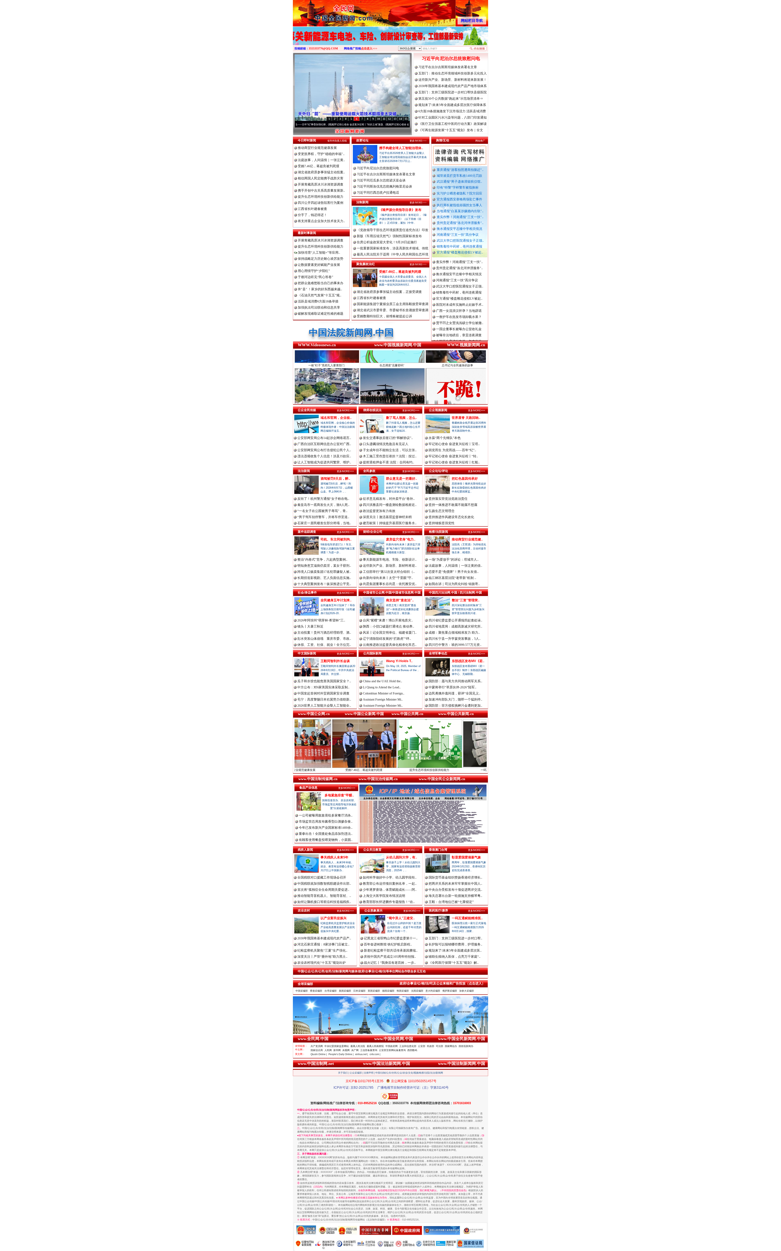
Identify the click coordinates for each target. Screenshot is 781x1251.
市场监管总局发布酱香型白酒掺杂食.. (325, 821)
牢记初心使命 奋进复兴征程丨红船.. (454, 462)
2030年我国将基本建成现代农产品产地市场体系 (452, 86)
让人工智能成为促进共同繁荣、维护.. (324, 462)
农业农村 (304, 910)
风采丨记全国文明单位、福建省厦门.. (390, 632)
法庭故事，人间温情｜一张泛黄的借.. (455, 565)
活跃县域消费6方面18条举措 (318, 301)
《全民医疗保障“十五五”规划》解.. (454, 962)
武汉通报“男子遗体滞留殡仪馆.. (459, 181)
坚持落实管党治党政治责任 (448, 498)
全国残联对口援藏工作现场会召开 (321, 877)
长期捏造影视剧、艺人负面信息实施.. (324, 578)
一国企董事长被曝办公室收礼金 (459, 267)
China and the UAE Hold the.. (382, 681)
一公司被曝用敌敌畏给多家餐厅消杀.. (325, 815)
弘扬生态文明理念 (442, 511)
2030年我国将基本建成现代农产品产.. (324, 938)
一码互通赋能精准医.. (467, 918)
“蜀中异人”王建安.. (401, 918)
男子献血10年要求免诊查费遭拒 (459, 316)
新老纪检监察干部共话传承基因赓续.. (391, 950)
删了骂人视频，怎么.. (401, 417)
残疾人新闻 (305, 849)
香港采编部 (316, 990)
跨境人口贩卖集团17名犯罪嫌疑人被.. (324, 571)
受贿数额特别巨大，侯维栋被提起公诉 (384, 316)
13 (395, 118)
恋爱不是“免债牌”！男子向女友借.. (454, 571)
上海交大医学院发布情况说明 (384, 895)
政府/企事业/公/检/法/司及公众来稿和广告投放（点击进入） (442, 983)
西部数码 (412, 1050)
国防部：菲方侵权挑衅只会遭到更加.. (455, 705)
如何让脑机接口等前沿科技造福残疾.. (324, 902)
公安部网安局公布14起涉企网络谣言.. (324, 438)
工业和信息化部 (407, 1046)
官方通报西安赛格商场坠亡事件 (459, 199)
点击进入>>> (369, 48)
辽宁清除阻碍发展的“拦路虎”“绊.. (387, 638)
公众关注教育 (372, 849)
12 (389, 118)
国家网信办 (451, 1046)
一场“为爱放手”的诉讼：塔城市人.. (454, 559)
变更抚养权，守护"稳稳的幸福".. (321, 154)
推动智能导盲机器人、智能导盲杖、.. (324, 895)
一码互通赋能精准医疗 (369, 770)
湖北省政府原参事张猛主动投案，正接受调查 (389, 292)
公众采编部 (356, 1072)
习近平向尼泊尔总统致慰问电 (451, 58)
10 (378, 118)
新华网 (337, 1050)
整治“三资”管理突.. (465, 600)
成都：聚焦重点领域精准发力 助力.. (454, 632)
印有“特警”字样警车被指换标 (458, 187)
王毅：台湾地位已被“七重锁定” (451, 902)
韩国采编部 (403, 990)
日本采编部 (359, 990)
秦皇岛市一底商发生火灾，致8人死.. (323, 505)
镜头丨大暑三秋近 (310, 626)
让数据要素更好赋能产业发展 (319, 264)
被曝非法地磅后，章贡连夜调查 (459, 273)
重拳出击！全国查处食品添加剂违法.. (325, 833)
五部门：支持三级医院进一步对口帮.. (455, 938)
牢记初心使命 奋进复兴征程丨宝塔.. (454, 444)
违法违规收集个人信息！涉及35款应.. (324, 456)
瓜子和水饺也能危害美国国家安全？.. (324, 681)
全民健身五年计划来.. (336, 600)
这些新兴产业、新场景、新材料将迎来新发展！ (452, 79)
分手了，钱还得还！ (312, 215)
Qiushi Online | (319, 1054)
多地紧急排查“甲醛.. (339, 795)
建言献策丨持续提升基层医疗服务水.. (390, 523)
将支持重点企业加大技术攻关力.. (321, 221)
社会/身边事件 (307, 592)
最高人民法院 (357, 1046)
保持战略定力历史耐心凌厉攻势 (320, 258)
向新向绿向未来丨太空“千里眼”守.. (388, 578)
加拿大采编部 (466, 990)
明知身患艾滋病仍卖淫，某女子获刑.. (324, 565)
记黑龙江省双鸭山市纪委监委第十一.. (391, 938)
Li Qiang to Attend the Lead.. (382, 687)
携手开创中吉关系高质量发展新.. (321, 190)
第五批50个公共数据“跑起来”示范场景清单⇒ (450, 98)
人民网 (328, 1050)
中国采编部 (302, 990)
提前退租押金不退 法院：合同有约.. (388, 462)
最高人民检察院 (375, 1046)
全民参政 (369, 471)
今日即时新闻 (307, 140)
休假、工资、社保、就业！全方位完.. (324, 644)
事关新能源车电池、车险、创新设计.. (390, 559)
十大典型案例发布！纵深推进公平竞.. (324, 584)
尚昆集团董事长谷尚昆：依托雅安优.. (390, 584)
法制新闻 (362, 202)
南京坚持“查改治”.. (400, 600)
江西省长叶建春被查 (312, 209)
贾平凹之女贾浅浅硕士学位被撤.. (459, 261)
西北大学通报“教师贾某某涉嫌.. (458, 328)
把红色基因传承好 (465, 478)
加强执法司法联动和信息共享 (319, 307)
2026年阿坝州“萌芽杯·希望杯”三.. (321, 620)
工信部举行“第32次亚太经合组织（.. (389, 571)
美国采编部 (345, 990)
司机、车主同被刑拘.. (336, 539)
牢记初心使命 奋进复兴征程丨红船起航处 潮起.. (323, 124)
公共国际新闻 (372, 653)
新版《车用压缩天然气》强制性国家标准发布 (389, 236)
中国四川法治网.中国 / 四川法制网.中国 (455, 592)
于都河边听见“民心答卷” (315, 277)
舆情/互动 (442, 140)
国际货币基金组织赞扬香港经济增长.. (455, 877)
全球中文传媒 (326, 12)
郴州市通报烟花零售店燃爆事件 (459, 334)
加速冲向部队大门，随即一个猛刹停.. (455, 699)
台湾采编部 (330, 990)
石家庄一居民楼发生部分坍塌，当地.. (324, 523)
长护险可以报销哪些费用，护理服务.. (455, 944)
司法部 (439, 1046)
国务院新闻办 (466, 1046)
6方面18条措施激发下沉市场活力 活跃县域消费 (452, 111)
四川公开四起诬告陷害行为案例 (320, 202)
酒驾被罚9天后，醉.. (335, 478)
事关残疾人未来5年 (334, 857)
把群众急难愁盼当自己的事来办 (320, 283)
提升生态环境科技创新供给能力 (320, 196)
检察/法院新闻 (438, 531)
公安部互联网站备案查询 (392, 1050)
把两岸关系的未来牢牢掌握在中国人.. (455, 883)
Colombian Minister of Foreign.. (383, 693)
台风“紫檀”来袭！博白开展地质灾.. (388, 620)
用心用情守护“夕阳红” (314, 271)
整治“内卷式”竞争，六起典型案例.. (322, 559)
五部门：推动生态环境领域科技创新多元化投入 (452, 73)
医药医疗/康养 (438, 910)
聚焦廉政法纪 (365, 264)
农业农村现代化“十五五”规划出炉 (321, 962)
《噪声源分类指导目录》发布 (400, 210)
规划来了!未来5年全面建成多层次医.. (455, 950)
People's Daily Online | (340, 1054)
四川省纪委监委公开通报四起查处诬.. (455, 620)
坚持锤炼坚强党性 (442, 523)
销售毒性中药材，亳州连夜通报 (459, 246)
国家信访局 (317, 1050)
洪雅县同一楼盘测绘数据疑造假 (459, 291)
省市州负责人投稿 (337, 140)
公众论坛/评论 (438, 471)
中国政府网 (391, 1046)
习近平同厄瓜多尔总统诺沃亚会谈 (381, 180)
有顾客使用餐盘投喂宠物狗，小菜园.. (325, 840)
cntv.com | (375, 1054)
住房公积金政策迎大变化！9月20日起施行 (387, 242)
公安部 (421, 1046)
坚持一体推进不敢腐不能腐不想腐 (453, 505)
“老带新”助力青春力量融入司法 (434, 770)
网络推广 (480, 140)
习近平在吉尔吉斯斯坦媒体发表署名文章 (447, 67)
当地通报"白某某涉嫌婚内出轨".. (460, 211)
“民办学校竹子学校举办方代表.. (458, 297)
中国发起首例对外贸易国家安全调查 (323, 693)
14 (400, 118)
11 (384, 118)
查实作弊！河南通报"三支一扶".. (460, 217)
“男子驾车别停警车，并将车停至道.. (323, 517)
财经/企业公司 (372, 531)
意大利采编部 (432, 990)
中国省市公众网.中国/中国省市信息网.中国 (392, 592)
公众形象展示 (373, 910)
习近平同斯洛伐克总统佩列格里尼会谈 (384, 186)
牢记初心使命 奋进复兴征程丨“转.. (453, 456)
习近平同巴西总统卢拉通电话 (378, 192)
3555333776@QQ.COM (323, 48)
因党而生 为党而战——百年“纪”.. (452, 450)
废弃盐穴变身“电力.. (400, 539)
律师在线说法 (372, 410)
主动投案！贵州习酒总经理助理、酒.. (324, 632)
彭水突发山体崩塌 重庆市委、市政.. (324, 638)
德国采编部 (388, 990)
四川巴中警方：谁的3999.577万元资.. (455, 644)
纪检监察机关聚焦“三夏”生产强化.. (322, 950)
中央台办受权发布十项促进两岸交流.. (455, 889)
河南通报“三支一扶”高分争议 (458, 234)
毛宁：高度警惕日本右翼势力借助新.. (324, 699)
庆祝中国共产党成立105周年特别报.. (390, 956)
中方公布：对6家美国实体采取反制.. (323, 687)
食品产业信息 (308, 787)
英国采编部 (374, 990)
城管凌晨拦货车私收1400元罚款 (459, 175)
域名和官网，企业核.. (336, 417)
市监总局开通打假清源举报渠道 (459, 309)
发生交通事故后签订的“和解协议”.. (388, 438)
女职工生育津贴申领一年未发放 (459, 279)
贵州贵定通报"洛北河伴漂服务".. (460, 223)
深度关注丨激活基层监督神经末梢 (387, 517)
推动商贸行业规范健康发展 (317, 148)
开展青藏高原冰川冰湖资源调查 (320, 184)
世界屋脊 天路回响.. (466, 417)
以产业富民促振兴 (334, 918)
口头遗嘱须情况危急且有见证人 (385, 444)
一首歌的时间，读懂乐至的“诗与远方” (377, 124)
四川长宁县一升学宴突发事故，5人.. (455, 638)
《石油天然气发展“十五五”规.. (319, 295)
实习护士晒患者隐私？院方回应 (459, 193)
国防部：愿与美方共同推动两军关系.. (455, 681)
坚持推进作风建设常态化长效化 (451, 517)
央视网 (346, 1050)
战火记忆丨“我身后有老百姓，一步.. (390, 962)
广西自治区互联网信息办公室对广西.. (324, 444)
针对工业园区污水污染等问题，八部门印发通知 (452, 117)
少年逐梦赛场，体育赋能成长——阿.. (390, 889)
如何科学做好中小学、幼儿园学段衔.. (390, 877)
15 (406, 118)
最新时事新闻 (307, 233)
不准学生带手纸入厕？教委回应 (459, 340)
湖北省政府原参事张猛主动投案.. (321, 172)
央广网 (355, 1050)
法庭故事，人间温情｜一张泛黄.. (321, 160)
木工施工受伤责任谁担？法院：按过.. (390, 456)
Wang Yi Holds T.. (399, 661)
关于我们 (343, 1072)
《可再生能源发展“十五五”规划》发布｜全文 (450, 130)
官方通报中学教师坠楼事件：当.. (459, 303)
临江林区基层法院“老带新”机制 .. (452, 578)
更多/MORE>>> (418, 140)
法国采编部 (417, 990)
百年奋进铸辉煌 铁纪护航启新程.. (388, 944)
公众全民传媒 (307, 410)
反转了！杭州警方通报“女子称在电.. (323, 498)
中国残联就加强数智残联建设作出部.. (324, 883)
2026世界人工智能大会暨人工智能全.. (324, 705)
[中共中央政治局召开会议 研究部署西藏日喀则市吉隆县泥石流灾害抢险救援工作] (390, 40)
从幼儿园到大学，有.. (401, 857)
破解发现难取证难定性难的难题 (320, 313)
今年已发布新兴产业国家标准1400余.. (325, 827)
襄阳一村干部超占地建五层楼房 (459, 322)
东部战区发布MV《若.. (468, 661)
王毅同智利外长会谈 (335, 661)
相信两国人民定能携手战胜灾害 (320, 178)
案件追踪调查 (307, 531)
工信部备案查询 (368, 1050)
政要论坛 (362, 140)
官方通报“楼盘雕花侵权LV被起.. (460, 252)
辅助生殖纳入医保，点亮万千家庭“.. (454, 956)
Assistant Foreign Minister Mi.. (383, 699)
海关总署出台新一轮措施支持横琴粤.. (455, 895)
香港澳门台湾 (438, 849)
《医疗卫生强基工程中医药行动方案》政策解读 (452, 124)
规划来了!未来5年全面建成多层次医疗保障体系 (452, 105)
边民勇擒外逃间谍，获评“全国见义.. (454, 693)
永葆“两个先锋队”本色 (445, 438)
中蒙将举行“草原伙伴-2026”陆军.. (452, 687)
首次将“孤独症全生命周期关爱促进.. (323, 889)
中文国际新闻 (307, 653)
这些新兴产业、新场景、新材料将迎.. (390, 565)
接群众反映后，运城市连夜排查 (459, 285)
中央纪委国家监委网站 (336, 1046)
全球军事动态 (438, 653)
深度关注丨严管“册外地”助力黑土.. (322, 956)
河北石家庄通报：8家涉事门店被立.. (323, 944)
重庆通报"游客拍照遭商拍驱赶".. (460, 169)
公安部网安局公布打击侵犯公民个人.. (324, 450)
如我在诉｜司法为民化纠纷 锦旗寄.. (454, 584)
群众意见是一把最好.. (401, 478)
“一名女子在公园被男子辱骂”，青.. (322, 511)
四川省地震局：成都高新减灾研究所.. (455, 626)
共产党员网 (317, 1046)
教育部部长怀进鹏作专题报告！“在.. (389, 902)
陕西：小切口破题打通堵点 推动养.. (388, 626)
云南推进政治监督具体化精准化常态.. (390, 644)
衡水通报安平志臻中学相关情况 (459, 228)
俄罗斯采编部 (449, 990)
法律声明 (368, 1072)
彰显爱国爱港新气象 (466, 857)
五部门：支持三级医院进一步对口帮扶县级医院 (452, 92)
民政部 (430, 1046)
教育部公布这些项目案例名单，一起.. (390, 883)
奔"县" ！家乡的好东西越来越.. (320, 289)
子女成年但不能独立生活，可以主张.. (390, 450)
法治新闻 (304, 471)
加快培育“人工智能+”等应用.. (318, 252)
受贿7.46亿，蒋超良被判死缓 (318, 166)
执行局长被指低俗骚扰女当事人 (459, 205)
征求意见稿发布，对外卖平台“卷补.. (389, 498)
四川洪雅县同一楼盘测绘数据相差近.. (390, 505)
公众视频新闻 (438, 410)
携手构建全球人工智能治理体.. (401, 148)
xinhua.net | (361, 1054)
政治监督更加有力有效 (379, 511)
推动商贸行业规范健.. (467, 539)
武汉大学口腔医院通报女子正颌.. (460, 240)
